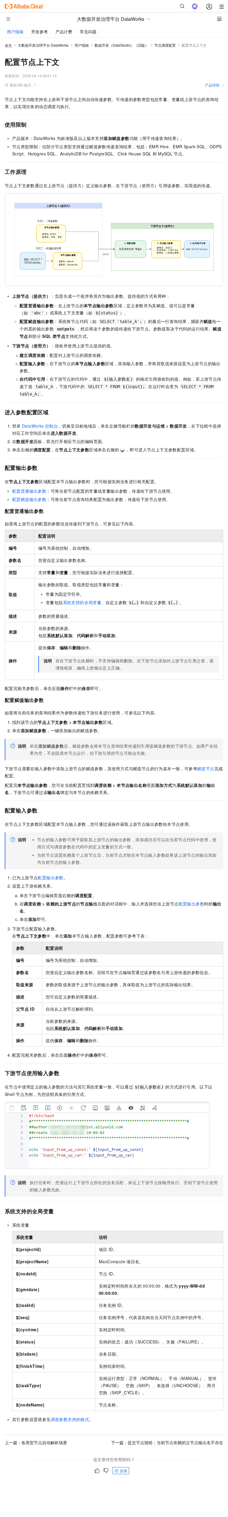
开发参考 (39, 31)
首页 (8, 45)
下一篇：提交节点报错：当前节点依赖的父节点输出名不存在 (167, 1442)
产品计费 (64, 31)
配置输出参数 (50, 877)
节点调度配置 (165, 45)
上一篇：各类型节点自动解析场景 (36, 1442)
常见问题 (88, 31)
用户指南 (15, 31)
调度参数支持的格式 (70, 1419)
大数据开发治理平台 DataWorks (43, 45)
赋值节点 (205, 768)
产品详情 (212, 84)
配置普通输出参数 (29, 491)
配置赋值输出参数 (29, 499)
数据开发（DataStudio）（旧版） (121, 45)
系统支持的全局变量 (82, 602)
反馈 (123, 1470)
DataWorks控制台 (40, 426)
